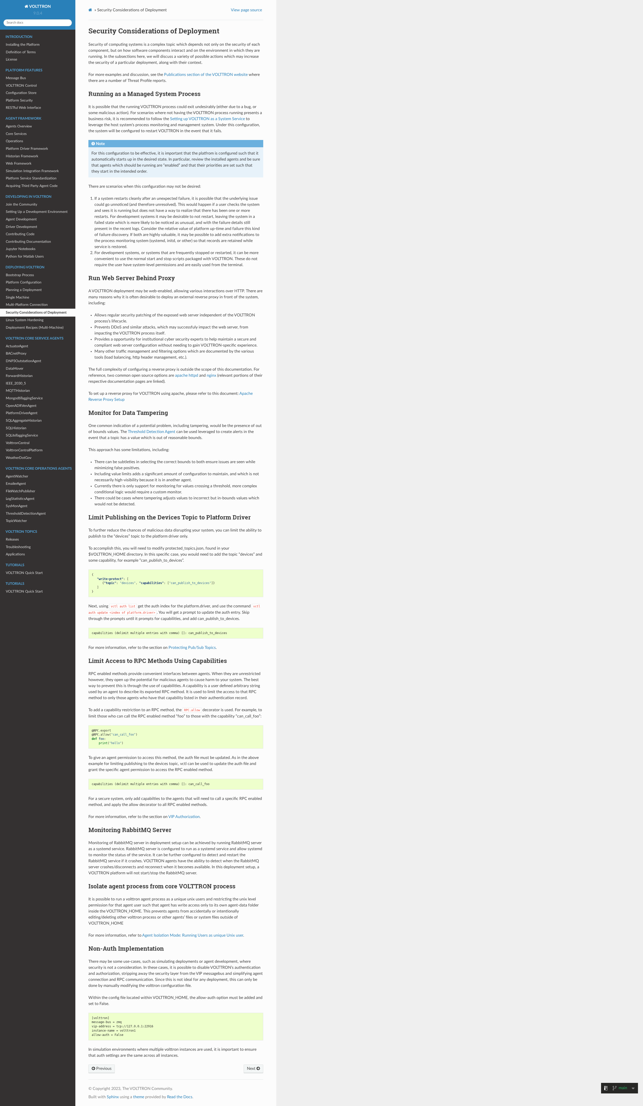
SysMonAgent (16, 506)
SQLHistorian (16, 428)
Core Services (16, 134)
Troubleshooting (18, 547)
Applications (15, 554)
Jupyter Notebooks (20, 249)
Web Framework (18, 163)
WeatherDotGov (18, 458)
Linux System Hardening (24, 320)
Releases (12, 539)
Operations (14, 141)
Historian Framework (22, 156)
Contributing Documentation (28, 242)
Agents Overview (19, 126)
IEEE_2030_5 (16, 383)
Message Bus (16, 78)
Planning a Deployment (24, 290)
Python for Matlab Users (25, 256)
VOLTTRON (39, 7)
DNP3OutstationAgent (23, 361)
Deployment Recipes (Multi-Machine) (35, 327)
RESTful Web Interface (23, 108)
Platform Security (19, 100)
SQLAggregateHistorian (24, 420)
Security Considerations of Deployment (36, 312)
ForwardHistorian (19, 376)
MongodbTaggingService (24, 398)
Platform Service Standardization (31, 178)
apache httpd (186, 375)
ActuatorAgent (17, 346)
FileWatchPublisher (20, 491)
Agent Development (21, 219)
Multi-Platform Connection (27, 305)
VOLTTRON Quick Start (24, 573)
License (11, 59)
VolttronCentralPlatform (24, 450)
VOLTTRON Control (21, 85)
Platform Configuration (23, 282)
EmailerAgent (16, 484)
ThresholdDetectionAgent (26, 513)
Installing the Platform (23, 44)
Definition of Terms (21, 52)
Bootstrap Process (20, 275)
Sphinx (113, 1097)
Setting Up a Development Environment (37, 212)
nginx (211, 375)
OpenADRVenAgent (21, 406)
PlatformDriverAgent (21, 413)
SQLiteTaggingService (22, 435)
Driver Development (21, 227)
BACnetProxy (16, 353)
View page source (246, 10)
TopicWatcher (16, 521)
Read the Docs (179, 1097)
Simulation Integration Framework (32, 171)
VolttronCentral (17, 443)
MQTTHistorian (18, 391)
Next (251, 1069)
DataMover (14, 368)
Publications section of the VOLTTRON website (206, 75)
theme (138, 1097)
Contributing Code (20, 234)
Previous (103, 1069)
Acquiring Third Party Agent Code (32, 186)
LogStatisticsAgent (20, 499)
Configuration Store (21, 93)
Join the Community (21, 204)
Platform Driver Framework (27, 149)
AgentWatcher (17, 476)
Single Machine (17, 297)
